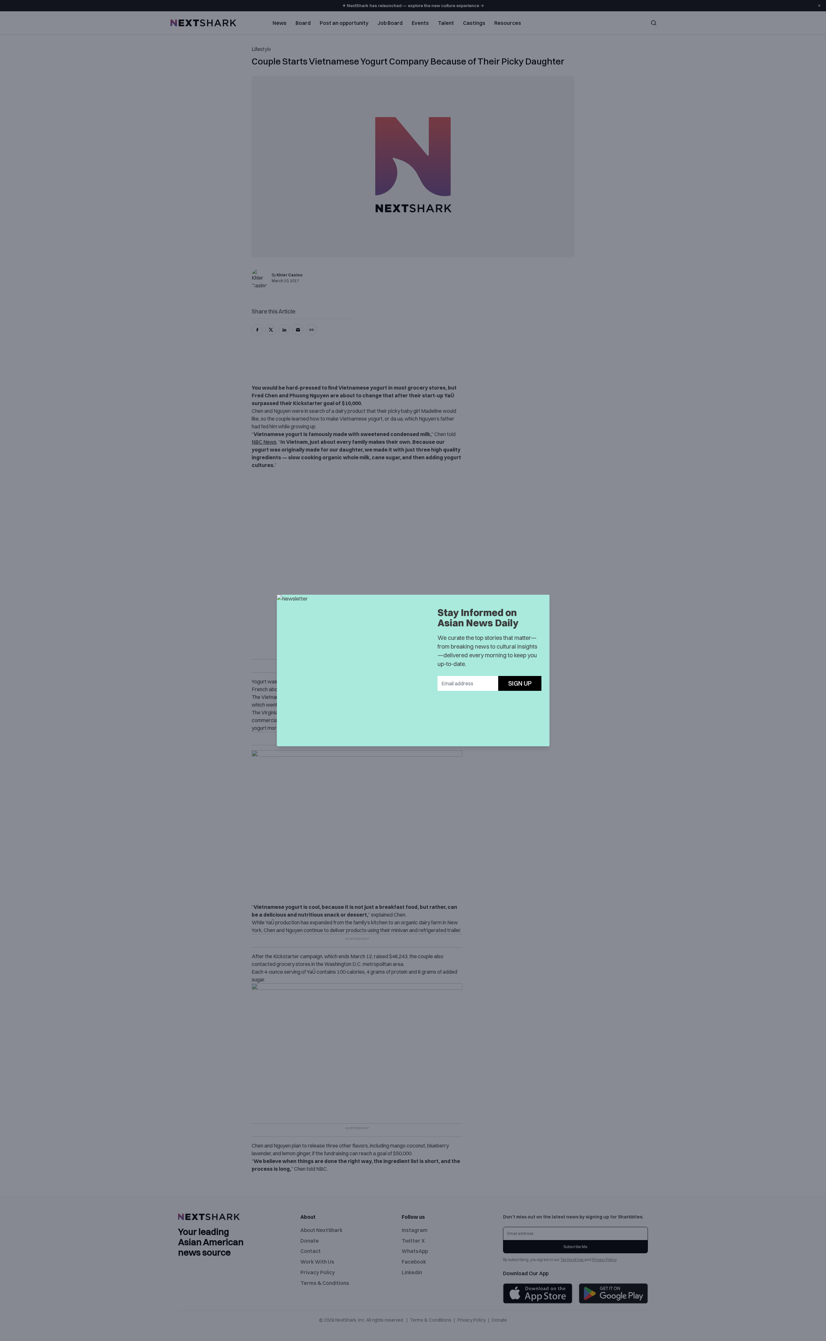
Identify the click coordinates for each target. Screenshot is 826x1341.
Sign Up (520, 683)
